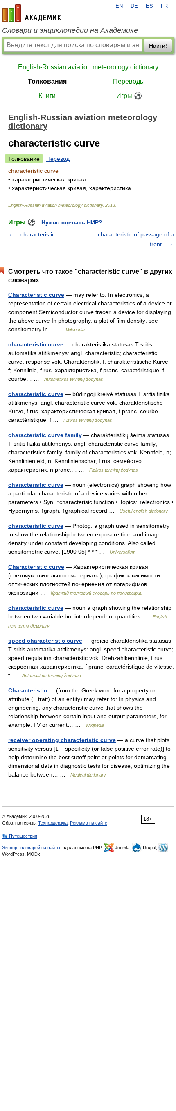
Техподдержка (53, 822)
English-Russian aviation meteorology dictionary (88, 67)
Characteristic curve (36, 294)
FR (164, 6)
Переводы (129, 81)
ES (149, 6)
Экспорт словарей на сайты (31, 847)
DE (134, 6)
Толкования (47, 81)
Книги (47, 95)
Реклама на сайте (88, 822)
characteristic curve (35, 344)
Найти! (158, 45)
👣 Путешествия (19, 836)
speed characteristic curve (45, 640)
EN (119, 6)
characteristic (37, 234)
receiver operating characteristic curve (62, 740)
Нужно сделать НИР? (71, 222)
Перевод (58, 159)
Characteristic (27, 690)
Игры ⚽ (129, 95)
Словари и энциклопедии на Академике (70, 30)
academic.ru (31, 13)
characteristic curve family (45, 435)
